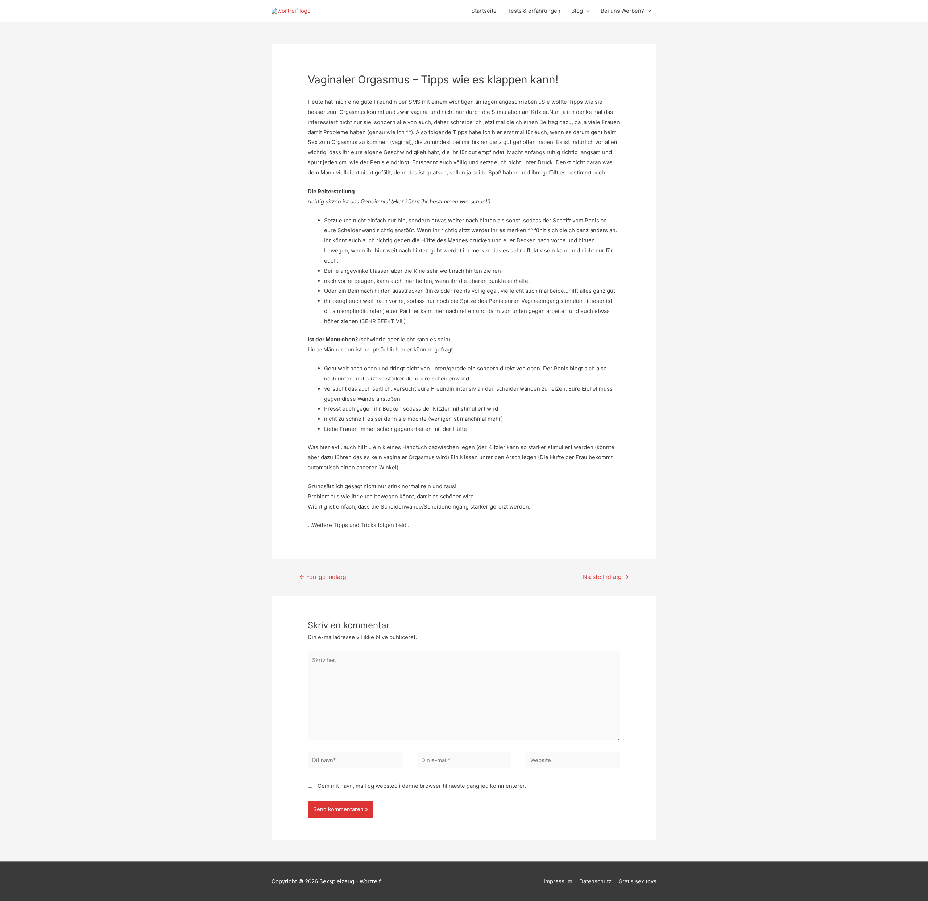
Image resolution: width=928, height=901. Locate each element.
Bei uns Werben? (622, 10)
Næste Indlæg (606, 576)
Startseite (484, 10)
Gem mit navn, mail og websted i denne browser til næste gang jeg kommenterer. (422, 785)
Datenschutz (595, 881)
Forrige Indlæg (322, 576)
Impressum (558, 881)
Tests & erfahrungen (534, 10)
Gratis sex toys (637, 881)
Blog (577, 10)
